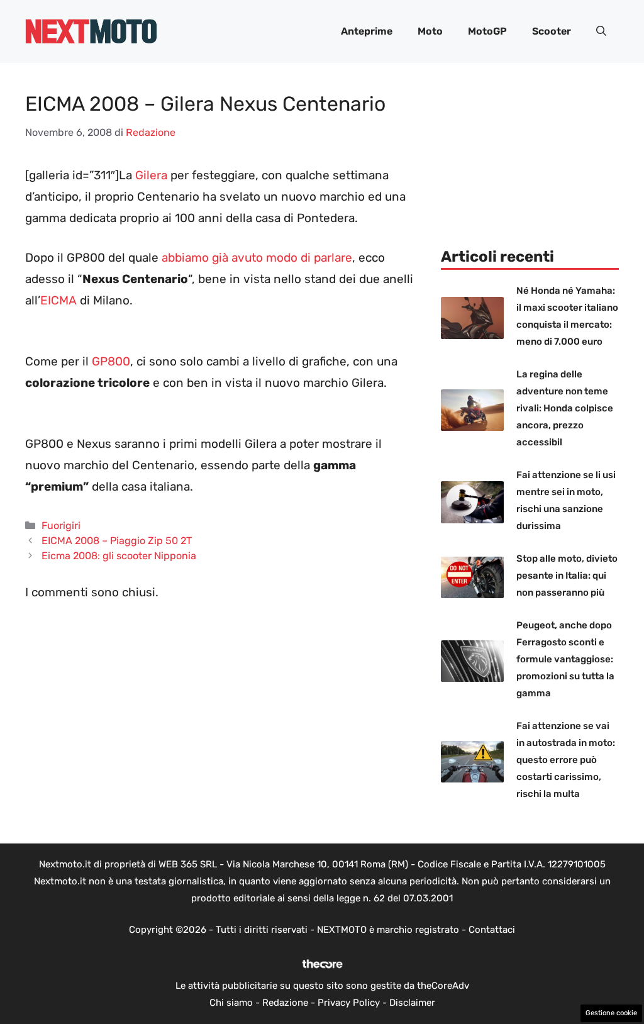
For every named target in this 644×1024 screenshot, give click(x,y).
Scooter (551, 31)
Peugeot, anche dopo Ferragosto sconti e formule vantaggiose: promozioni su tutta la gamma (565, 659)
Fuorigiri (61, 525)
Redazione (285, 1002)
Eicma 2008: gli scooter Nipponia (119, 556)
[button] (601, 31)
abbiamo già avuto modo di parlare (257, 257)
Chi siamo (231, 1002)
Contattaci (492, 929)
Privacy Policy (349, 1002)
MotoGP (487, 31)
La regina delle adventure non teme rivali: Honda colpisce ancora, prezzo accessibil (564, 408)
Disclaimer (412, 1002)
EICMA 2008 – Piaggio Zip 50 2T (117, 541)
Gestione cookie (611, 1013)
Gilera (151, 175)
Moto (430, 31)
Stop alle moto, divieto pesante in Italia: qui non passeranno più (567, 575)
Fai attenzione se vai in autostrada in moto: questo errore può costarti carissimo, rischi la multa (565, 759)
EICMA (58, 300)
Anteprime (366, 31)
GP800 (111, 361)
